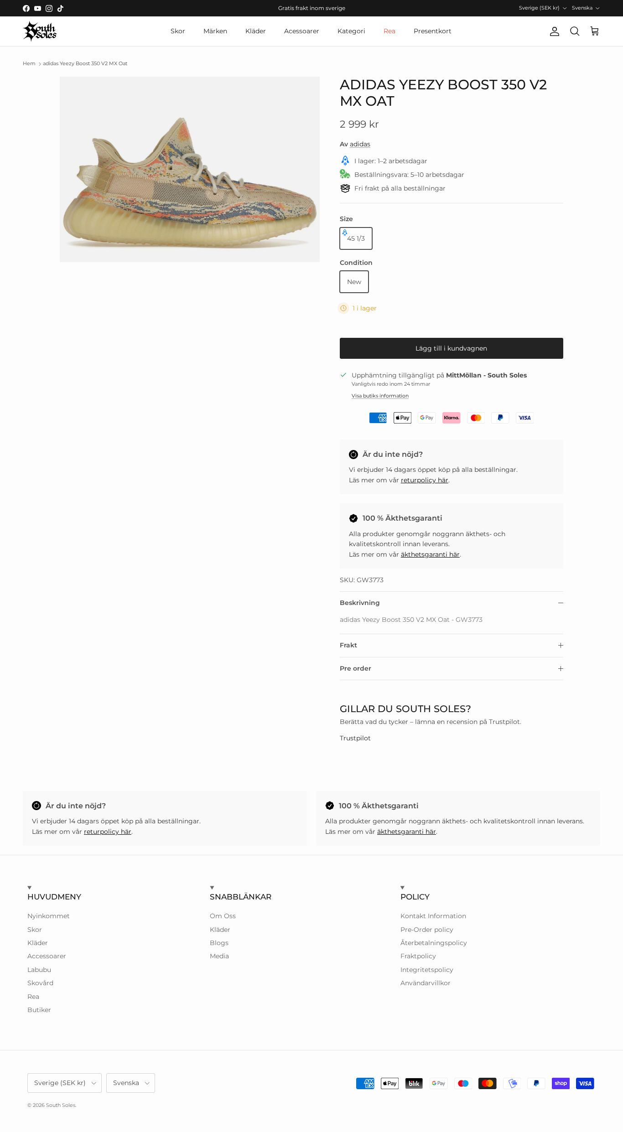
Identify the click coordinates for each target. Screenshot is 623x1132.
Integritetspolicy (426, 970)
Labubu (39, 970)
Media (219, 956)
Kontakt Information (433, 916)
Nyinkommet (48, 916)
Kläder (255, 31)
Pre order (355, 668)
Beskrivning (360, 603)
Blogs (219, 943)
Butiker (39, 1010)
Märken (215, 31)
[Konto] (552, 31)
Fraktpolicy (418, 956)
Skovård (40, 983)
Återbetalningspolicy (433, 943)
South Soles (60, 1105)
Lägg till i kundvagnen (451, 348)
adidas (360, 144)
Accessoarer (46, 956)
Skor (178, 31)
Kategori (351, 31)
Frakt (348, 645)
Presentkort (433, 31)
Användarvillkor (425, 983)
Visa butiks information (380, 396)
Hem (29, 64)
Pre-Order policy (426, 929)
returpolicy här (424, 480)
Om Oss (223, 916)
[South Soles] (40, 31)
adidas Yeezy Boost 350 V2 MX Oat (85, 64)
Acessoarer (301, 31)
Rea (389, 31)
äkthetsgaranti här (430, 554)
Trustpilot (355, 738)
